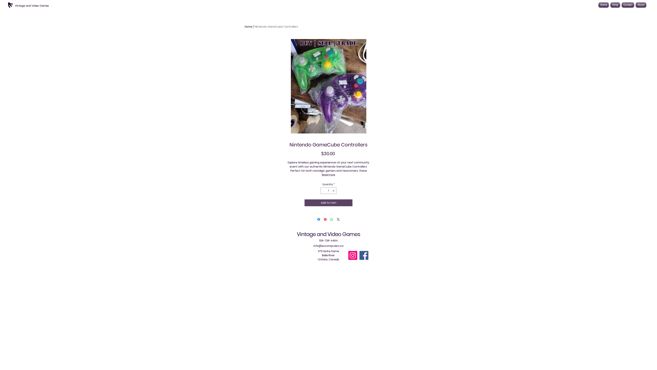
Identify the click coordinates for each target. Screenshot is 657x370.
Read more (328, 174)
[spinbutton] (328, 191)
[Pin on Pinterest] (325, 219)
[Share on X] (338, 219)
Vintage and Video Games (328, 234)
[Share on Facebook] (319, 219)
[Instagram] (352, 255)
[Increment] (334, 191)
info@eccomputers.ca (328, 246)
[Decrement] (323, 191)
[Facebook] (363, 255)
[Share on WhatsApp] (332, 219)
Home (248, 27)
